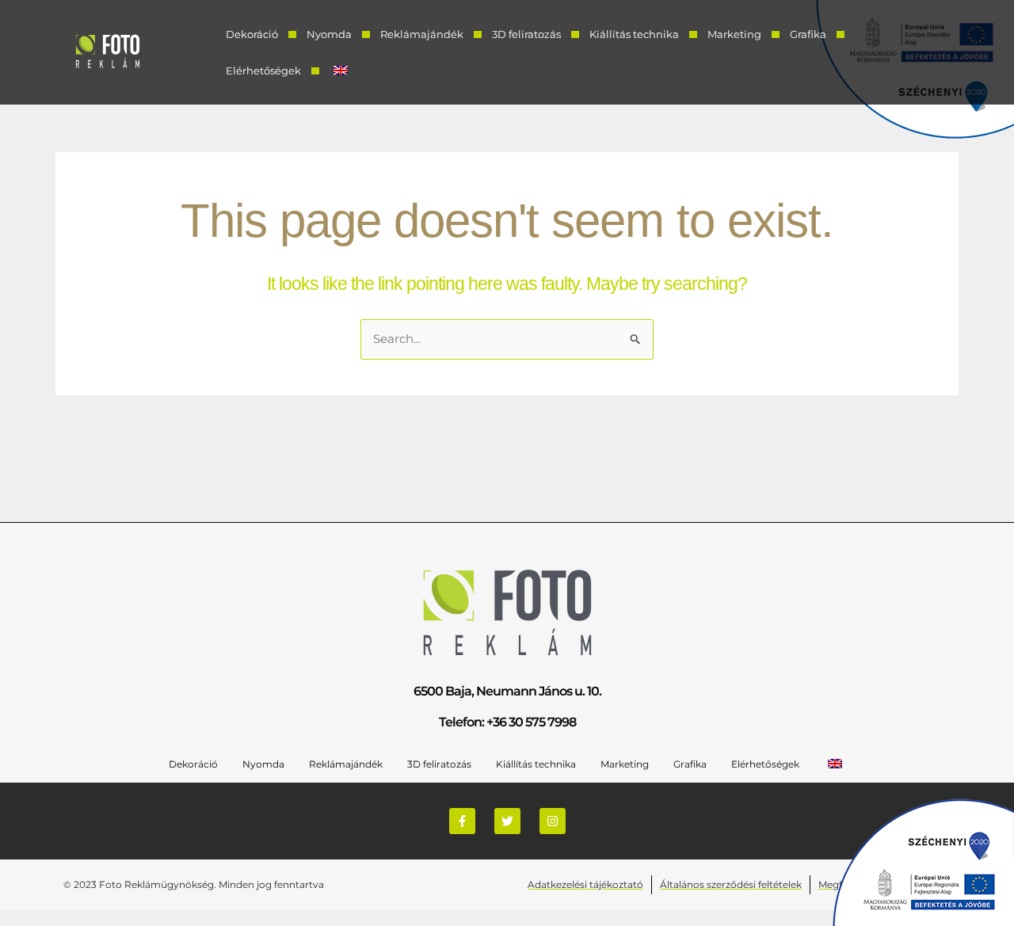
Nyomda (329, 34)
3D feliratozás (526, 34)
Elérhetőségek (263, 70)
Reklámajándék (421, 34)
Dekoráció (252, 34)
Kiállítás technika (634, 34)
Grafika (808, 34)
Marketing (734, 34)
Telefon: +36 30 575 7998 (507, 722)
